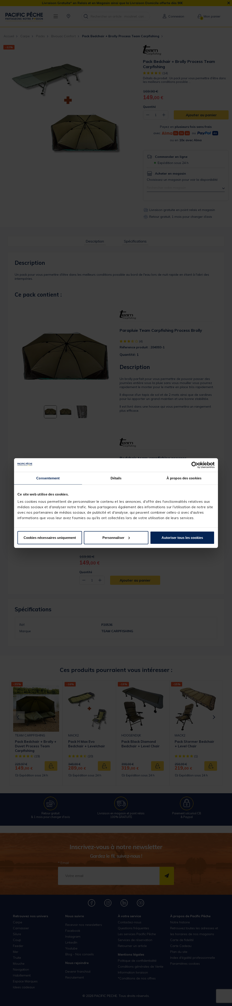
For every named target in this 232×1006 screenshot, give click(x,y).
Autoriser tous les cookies (182, 537)
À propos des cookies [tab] (184, 478)
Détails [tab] (116, 478)
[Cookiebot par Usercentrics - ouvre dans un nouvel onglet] (195, 465)
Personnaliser (113, 537)
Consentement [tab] (48, 478)
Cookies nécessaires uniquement (50, 537)
